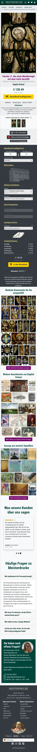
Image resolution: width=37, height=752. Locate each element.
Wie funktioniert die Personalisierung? (18, 576)
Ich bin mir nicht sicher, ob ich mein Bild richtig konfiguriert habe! (17, 629)
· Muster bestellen (24, 718)
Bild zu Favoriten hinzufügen (19, 137)
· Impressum (6, 706)
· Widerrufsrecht (7, 713)
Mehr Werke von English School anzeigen (18, 439)
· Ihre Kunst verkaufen (25, 706)
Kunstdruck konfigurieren (19, 96)
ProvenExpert (14, 545)
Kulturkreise (19, 7)
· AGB (4, 709)
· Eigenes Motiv (24, 704)
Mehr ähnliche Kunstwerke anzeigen (18, 368)
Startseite (4, 7)
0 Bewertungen (22, 141)
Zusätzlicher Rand (8, 158)
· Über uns (5, 718)
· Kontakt (5, 704)
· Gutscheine (23, 715)
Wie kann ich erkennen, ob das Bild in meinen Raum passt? (18, 613)
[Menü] (2, 3)
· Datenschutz (6, 711)
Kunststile (11, 7)
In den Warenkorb (19, 264)
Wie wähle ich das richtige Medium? (17, 622)
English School (28, 7)
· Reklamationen (7, 715)
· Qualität (22, 709)
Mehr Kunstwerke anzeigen (18, 498)
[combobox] (18, 160)
